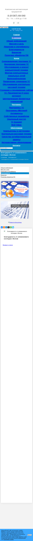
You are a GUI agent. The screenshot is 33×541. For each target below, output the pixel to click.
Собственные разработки (16, 116)
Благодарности (16, 49)
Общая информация (16, 40)
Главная (16, 34)
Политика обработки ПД (16, 55)
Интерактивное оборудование (16, 142)
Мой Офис (16, 124)
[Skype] (13, 227)
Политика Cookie (8, 539)
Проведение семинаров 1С (16, 81)
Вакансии (16, 52)
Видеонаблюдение (16, 78)
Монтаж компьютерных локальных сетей (16, 74)
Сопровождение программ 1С (16, 61)
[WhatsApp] (11, 227)
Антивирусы (16, 113)
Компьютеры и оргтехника (16, 130)
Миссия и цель (16, 43)
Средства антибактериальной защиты (16, 138)
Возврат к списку (8, 245)
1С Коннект (16, 121)
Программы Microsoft (16, 110)
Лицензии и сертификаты (16, 46)
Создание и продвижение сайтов (16, 90)
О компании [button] (16, 38)
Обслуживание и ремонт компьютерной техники (16, 68)
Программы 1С (16, 107)
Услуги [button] (16, 58)
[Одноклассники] (4, 227)
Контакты (16, 145)
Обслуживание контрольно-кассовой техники (16, 86)
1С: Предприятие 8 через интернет (16, 94)
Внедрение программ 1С (16, 64)
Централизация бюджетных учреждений (16, 100)
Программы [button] (16, 104)
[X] (8, 227)
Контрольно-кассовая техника (16, 133)
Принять (30, 535)
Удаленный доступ (16, 119)
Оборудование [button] (16, 128)
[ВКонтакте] (2, 227)
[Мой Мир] (6, 227)
